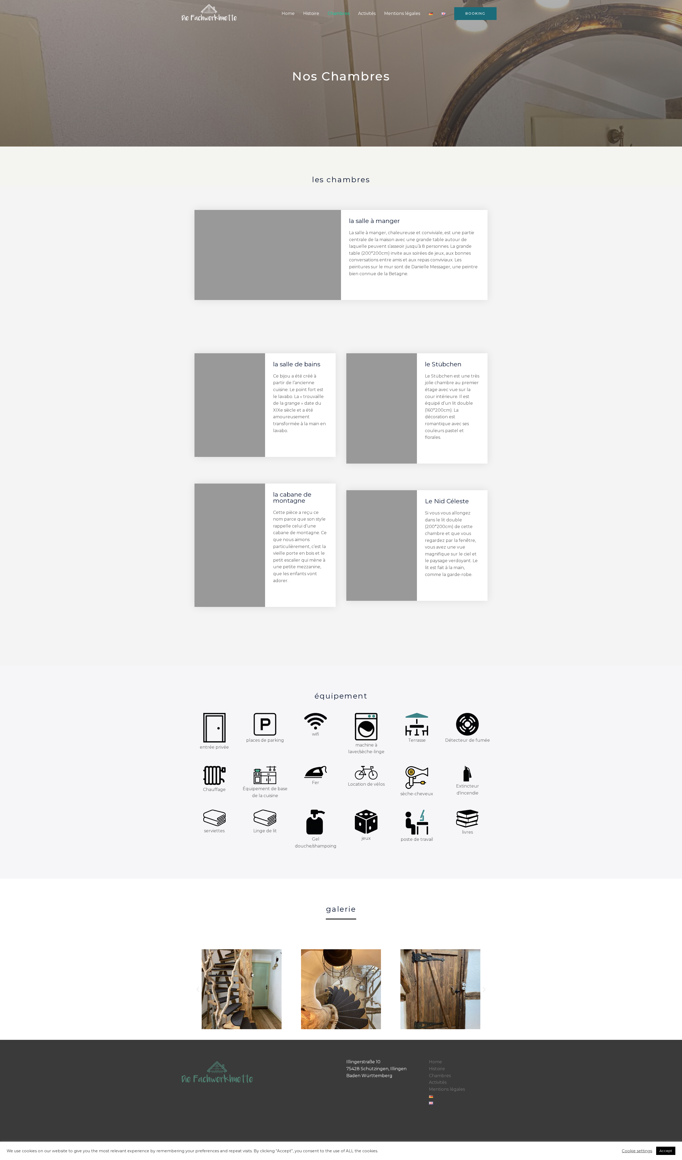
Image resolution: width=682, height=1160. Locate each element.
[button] (197, 989)
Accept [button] (665, 1151)
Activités (367, 13)
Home (288, 13)
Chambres (339, 13)
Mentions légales (402, 13)
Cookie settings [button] (637, 1151)
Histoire (311, 13)
